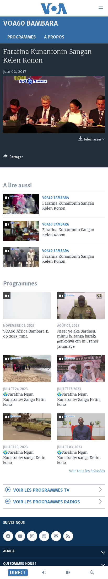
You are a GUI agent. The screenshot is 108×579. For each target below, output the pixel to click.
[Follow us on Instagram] (32, 536)
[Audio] (44, 572)
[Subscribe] (56, 536)
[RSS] (68, 536)
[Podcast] (44, 536)
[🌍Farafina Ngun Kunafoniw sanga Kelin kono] (27, 426)
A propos (54, 37)
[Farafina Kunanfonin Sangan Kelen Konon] (21, 204)
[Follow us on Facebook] (8, 536)
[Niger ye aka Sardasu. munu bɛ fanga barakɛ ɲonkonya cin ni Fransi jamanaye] (81, 305)
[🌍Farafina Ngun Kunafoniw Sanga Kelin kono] (27, 368)
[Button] (13, 158)
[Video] (68, 572)
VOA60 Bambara (55, 198)
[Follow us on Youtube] (20, 536)
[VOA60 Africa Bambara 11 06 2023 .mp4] (27, 305)
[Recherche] (92, 572)
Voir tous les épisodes (87, 471)
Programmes (21, 37)
